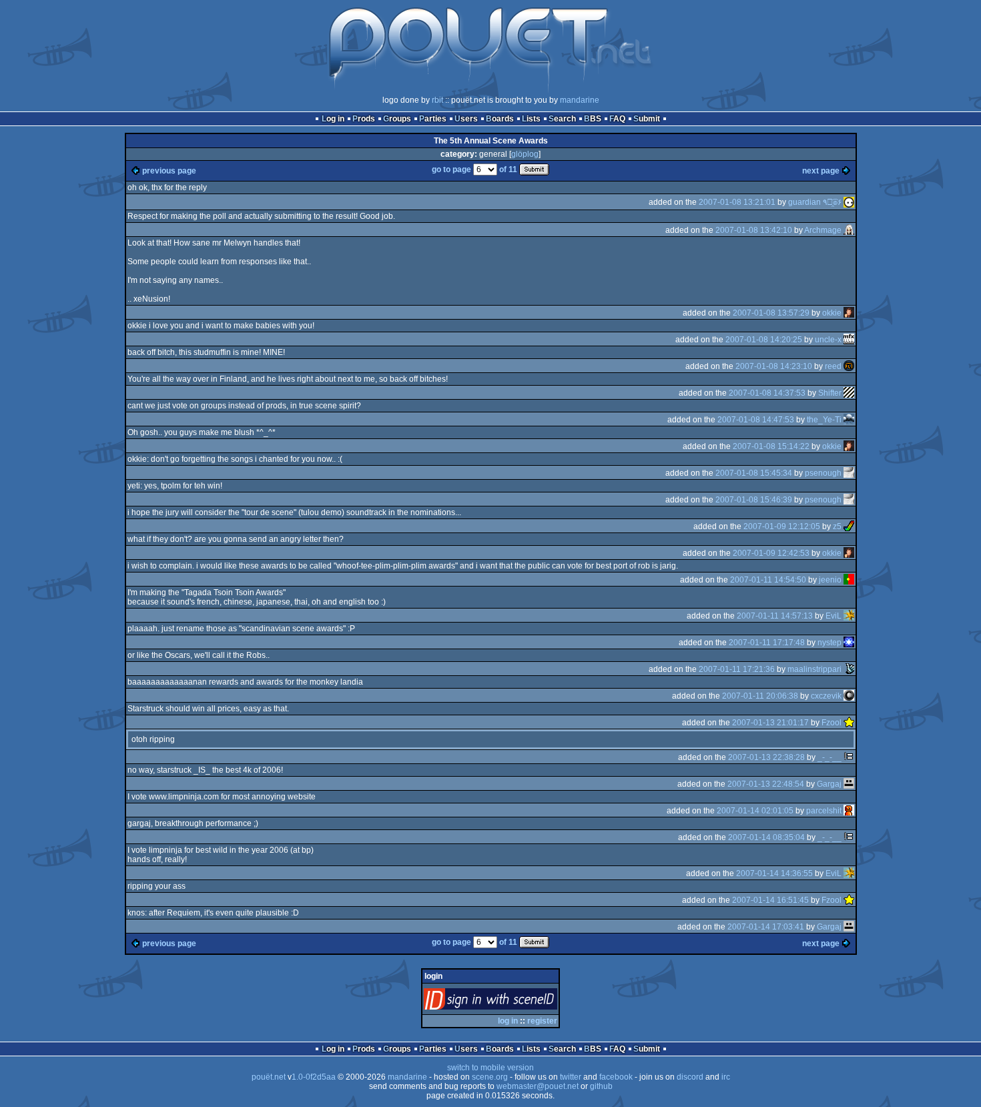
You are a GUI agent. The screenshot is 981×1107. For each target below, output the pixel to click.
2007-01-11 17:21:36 (737, 669)
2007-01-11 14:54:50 (768, 580)
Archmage (823, 230)
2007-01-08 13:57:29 (771, 313)
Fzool (832, 722)
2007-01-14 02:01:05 (755, 810)
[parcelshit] (849, 810)
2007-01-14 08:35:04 (766, 837)
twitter (570, 1077)
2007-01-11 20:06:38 (760, 696)
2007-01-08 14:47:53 (755, 419)
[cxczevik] (849, 696)
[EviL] (849, 616)
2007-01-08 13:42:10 (753, 230)
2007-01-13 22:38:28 (766, 757)
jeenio (830, 580)
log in (508, 1021)
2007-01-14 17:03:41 (765, 927)
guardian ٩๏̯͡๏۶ (815, 202)
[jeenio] (849, 580)
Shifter (830, 393)
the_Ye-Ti (824, 419)
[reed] (849, 366)
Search (562, 118)
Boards (500, 118)
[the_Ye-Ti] (849, 419)
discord (690, 1077)
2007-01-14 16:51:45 (770, 900)
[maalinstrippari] (849, 669)
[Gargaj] (849, 784)
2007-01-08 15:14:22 (771, 446)
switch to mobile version (490, 1067)
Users (466, 118)
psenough (823, 473)
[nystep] (849, 642)
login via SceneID (512, 1002)
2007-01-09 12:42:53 (771, 553)
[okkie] (849, 313)
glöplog (525, 154)
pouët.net (269, 1077)
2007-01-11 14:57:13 (775, 616)
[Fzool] (849, 722)
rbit (437, 100)
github (601, 1086)
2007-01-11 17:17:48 (767, 642)
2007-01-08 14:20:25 (763, 339)
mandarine (579, 100)
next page (821, 170)
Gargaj (829, 784)
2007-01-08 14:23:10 (773, 366)
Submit (646, 118)
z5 (837, 526)
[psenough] (849, 473)
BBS (592, 118)
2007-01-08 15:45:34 (753, 473)
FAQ (617, 118)
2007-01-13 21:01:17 (770, 722)
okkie (832, 313)
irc (725, 1077)
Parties (432, 118)
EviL (834, 616)
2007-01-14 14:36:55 (774, 873)
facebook (616, 1077)
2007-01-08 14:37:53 (767, 393)
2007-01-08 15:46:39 (753, 499)
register (542, 1021)
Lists (531, 118)
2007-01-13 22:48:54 (765, 784)
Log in (333, 118)
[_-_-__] (849, 757)
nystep (830, 642)
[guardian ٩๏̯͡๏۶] (849, 202)
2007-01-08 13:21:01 (737, 202)
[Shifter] (849, 393)
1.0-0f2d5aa (314, 1077)
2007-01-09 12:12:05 (781, 526)
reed (833, 366)
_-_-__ (830, 757)
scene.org (490, 1077)
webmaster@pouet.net (538, 1086)
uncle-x (828, 339)
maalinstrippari (814, 669)
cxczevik (826, 696)
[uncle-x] (849, 339)
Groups (397, 118)
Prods (363, 118)
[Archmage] (849, 230)
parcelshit (824, 810)
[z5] (849, 526)
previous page (169, 170)
